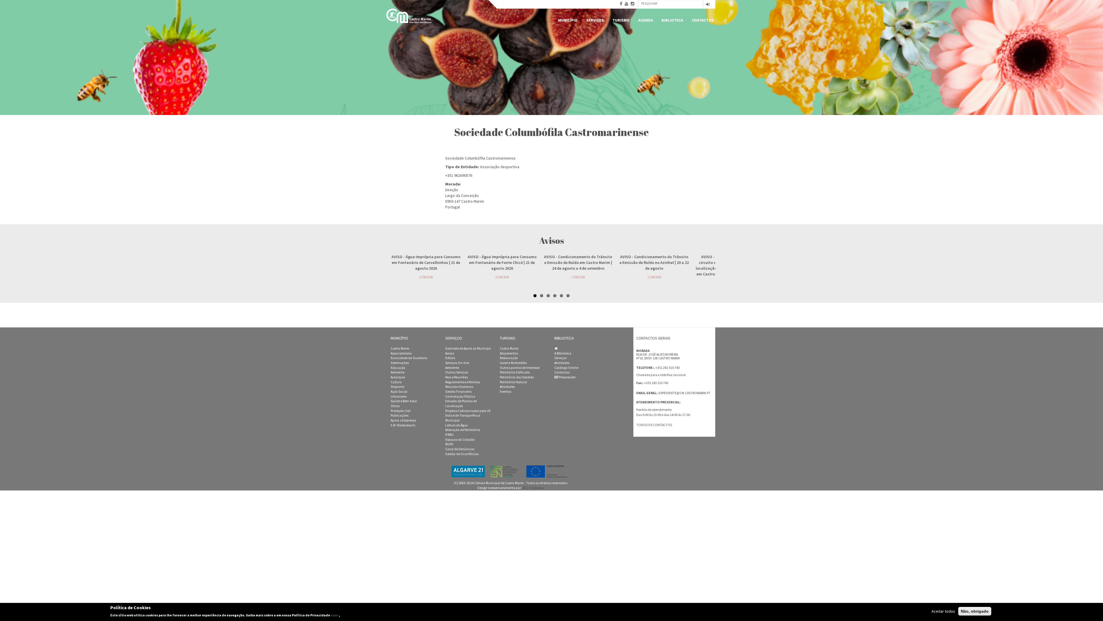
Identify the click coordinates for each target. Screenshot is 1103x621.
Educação (398, 368)
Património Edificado (515, 372)
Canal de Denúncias (459, 449)
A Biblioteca (562, 353)
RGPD (449, 444)
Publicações (399, 415)
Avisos (449, 353)
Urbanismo (399, 396)
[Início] (409, 16)
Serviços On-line (457, 363)
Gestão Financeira (458, 392)
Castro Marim (400, 348)
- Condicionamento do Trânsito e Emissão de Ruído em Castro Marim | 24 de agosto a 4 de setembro (578, 262)
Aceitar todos (943, 611)
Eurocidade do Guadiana (409, 358)
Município (568, 20)
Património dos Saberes (517, 377)
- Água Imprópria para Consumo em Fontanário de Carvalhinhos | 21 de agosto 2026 (426, 262)
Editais (450, 358)
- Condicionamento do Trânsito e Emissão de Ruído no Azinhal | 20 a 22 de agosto (654, 262)
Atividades (507, 387)
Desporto (397, 387)
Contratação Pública (460, 396)
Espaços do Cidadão (460, 440)
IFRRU (449, 435)
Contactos (703, 20)
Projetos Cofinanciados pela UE (468, 411)
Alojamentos (509, 353)
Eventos (505, 392)
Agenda (645, 20)
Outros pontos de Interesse (519, 368)
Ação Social (399, 392)
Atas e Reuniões (456, 377)
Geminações (400, 363)
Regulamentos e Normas (462, 382)
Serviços (595, 20)
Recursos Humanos (459, 387)
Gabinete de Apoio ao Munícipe (468, 348)
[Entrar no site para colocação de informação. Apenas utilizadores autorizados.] (707, 5)
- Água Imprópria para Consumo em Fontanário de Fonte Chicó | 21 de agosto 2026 (502, 262)
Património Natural (513, 382)
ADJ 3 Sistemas (533, 488)
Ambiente (397, 372)
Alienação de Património (462, 430)
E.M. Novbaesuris (403, 425)
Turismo (621, 20)
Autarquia (398, 377)
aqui (334, 615)
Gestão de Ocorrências (462, 454)
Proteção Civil (400, 411)
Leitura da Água (456, 425)
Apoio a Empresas (403, 420)
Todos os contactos (654, 425)
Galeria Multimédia (513, 363)
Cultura (396, 382)
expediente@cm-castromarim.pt (684, 393)
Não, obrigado (975, 611)
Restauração (509, 358)
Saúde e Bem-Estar (404, 401)
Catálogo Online (566, 368)
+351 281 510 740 (667, 367)
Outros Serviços (456, 372)
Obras (395, 406)
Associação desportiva (499, 166)
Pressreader (567, 377)
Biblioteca (672, 20)
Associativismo (401, 353)
